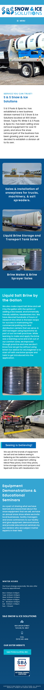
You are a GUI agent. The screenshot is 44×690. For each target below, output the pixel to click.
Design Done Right (30, 687)
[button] (2, 54)
